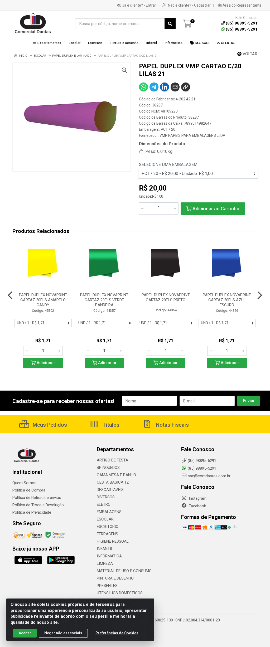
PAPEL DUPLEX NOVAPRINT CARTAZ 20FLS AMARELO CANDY (43, 300)
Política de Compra (28, 490)
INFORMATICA (109, 556)
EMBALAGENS (109, 511)
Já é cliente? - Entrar (139, 5)
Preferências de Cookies (116, 633)
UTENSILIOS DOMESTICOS (120, 593)
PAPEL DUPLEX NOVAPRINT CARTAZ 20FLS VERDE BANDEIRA (104, 300)
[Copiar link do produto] (185, 86)
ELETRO (103, 504)
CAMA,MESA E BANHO (116, 475)
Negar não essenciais (63, 633)
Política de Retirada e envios (36, 497)
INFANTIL (105, 548)
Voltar (249, 53)
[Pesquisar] (170, 23)
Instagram (197, 498)
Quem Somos (24, 482)
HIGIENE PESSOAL (113, 541)
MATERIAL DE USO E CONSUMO (124, 570)
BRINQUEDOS (108, 467)
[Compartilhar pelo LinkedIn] (164, 86)
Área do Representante (242, 5)
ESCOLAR (105, 519)
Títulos (110, 425)
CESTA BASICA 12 (113, 482)
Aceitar (25, 633)
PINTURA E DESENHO (115, 578)
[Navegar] (10, 295)
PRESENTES (107, 585)
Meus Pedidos (49, 425)
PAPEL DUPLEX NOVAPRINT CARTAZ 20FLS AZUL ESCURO (227, 300)
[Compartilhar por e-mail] (175, 86)
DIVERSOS (106, 497)
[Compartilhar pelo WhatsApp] (143, 86)
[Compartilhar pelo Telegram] (154, 86)
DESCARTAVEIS (110, 489)
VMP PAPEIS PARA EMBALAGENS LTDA (192, 135)
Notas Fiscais (172, 425)
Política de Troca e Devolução (38, 505)
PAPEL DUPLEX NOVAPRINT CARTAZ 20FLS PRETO (166, 297)
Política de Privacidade (31, 512)
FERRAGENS (107, 534)
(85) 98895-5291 (242, 29)
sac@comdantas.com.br (209, 476)
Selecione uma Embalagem (168, 164)
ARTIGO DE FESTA (112, 460)
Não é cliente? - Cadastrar (189, 5)
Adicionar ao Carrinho (215, 208)
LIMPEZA (105, 563)
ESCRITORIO (107, 526)
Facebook (197, 506)
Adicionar (45, 362)
